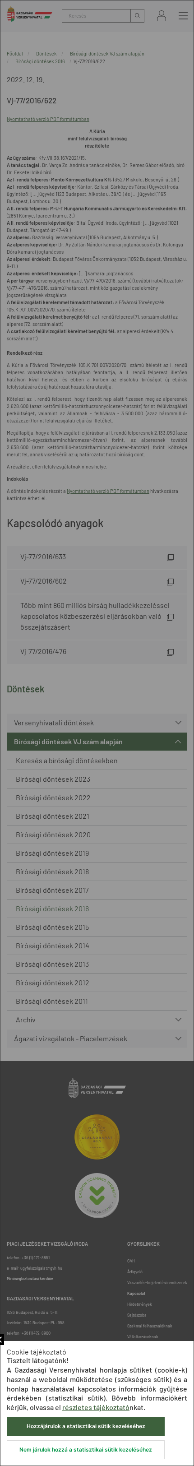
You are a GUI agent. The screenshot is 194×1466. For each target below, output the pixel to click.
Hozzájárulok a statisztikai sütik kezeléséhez (86, 1426)
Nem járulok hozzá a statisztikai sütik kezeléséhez (85, 1449)
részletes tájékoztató (95, 1407)
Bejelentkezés (161, 15)
